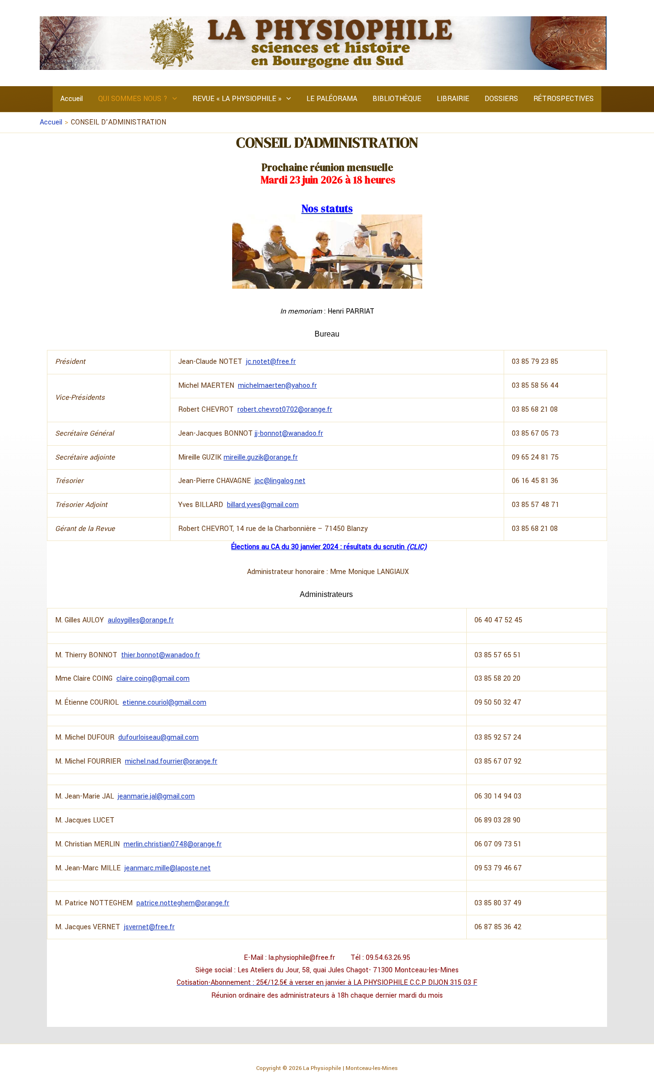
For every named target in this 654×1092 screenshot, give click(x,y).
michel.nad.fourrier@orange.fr (171, 761)
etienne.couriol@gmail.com (164, 703)
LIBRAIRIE (453, 99)
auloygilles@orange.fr (141, 620)
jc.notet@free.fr (271, 362)
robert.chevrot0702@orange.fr (284, 410)
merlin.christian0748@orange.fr (173, 844)
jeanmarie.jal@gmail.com (156, 796)
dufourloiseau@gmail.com (158, 737)
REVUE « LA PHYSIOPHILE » (237, 99)
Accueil (71, 99)
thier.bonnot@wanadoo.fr (160, 655)
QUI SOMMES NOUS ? (133, 99)
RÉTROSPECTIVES (563, 99)
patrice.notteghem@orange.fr (182, 903)
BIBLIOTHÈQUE (396, 99)
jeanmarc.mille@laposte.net (167, 868)
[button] (172, 99)
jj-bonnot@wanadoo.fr (289, 433)
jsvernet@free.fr (149, 927)
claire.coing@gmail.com (153, 679)
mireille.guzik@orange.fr (261, 457)
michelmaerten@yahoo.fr (277, 386)
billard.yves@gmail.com (263, 505)
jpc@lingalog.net (280, 481)
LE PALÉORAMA (331, 99)
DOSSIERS (501, 99)
